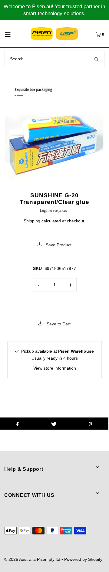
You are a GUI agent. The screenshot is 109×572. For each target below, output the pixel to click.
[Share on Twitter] (54, 423)
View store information (54, 368)
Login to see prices (53, 210)
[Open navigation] (13, 33)
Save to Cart (58, 323)
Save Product (58, 244)
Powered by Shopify (83, 559)
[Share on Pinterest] (90, 423)
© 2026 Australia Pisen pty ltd (32, 559)
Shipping (32, 220)
